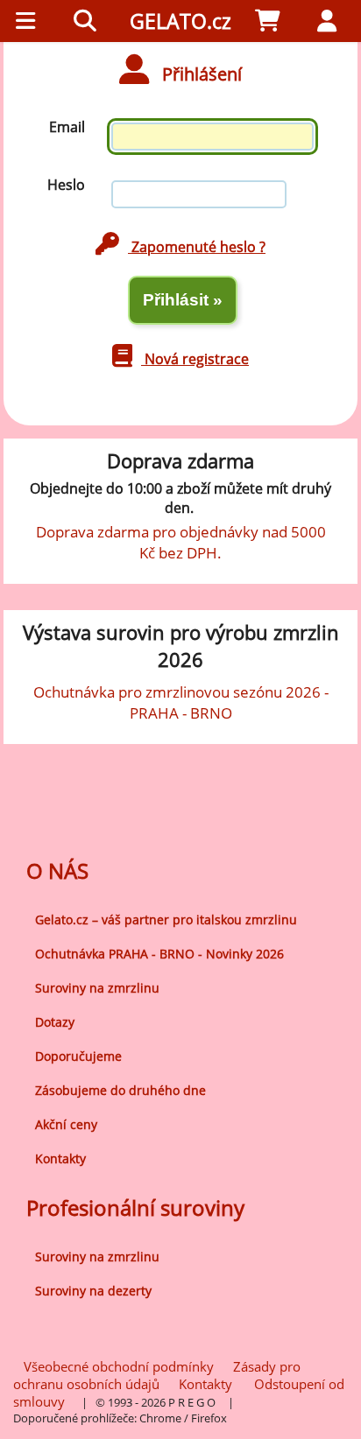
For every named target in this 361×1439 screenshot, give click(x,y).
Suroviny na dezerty (93, 1290)
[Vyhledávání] (89, 21)
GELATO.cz (180, 21)
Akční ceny (66, 1124)
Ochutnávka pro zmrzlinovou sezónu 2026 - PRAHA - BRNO (181, 702)
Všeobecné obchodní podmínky (119, 1366)
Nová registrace (195, 359)
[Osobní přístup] (331, 21)
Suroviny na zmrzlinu (97, 987)
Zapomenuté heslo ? (196, 246)
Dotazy (54, 1022)
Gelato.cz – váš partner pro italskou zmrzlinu (166, 919)
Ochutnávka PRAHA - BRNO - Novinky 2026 (159, 953)
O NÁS (57, 870)
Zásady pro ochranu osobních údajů (157, 1375)
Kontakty (60, 1158)
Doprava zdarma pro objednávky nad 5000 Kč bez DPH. (181, 542)
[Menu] (30, 21)
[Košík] (271, 21)
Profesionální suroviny (135, 1207)
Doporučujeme (78, 1056)
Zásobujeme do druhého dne (120, 1090)
